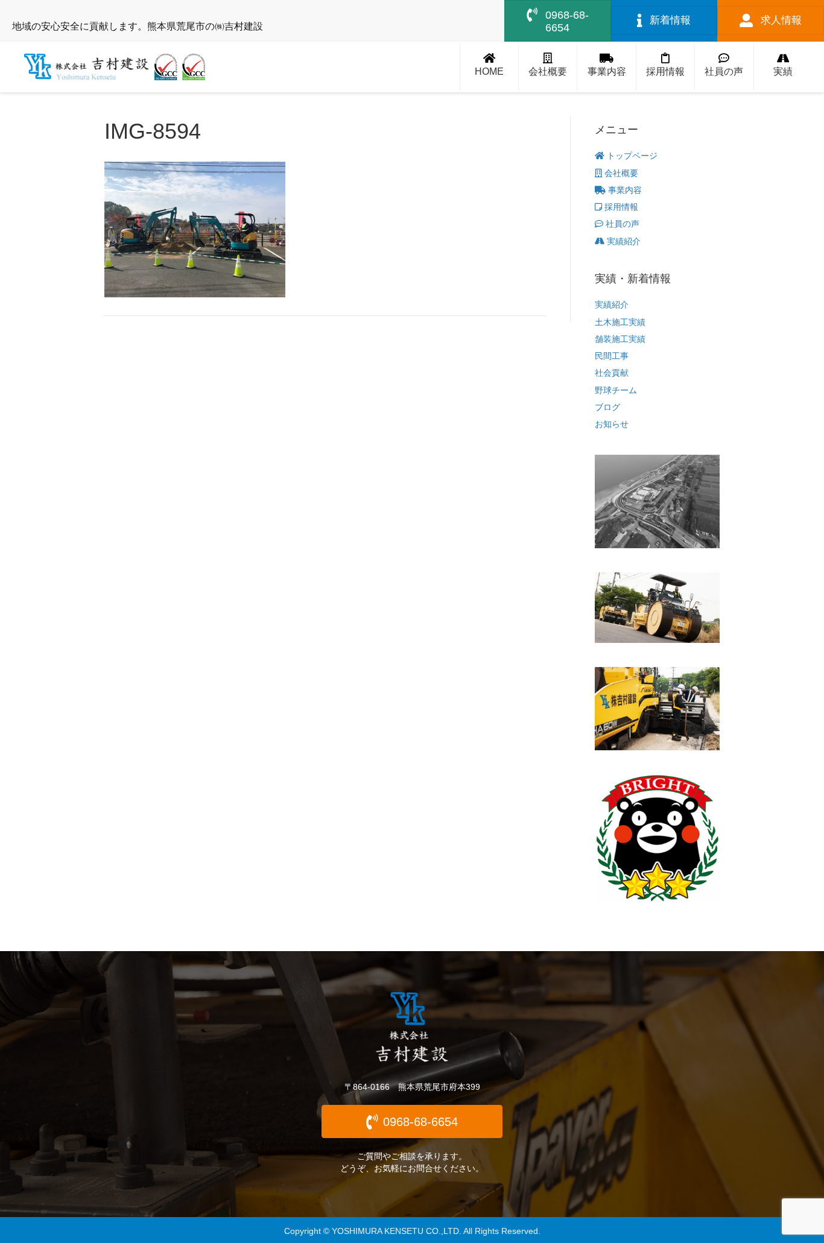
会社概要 (620, 173)
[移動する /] (489, 67)
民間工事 (612, 356)
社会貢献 (612, 373)
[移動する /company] (548, 67)
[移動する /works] (783, 67)
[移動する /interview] (724, 67)
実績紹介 (622, 241)
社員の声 (621, 224)
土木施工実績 (620, 322)
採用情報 (620, 207)
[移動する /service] (606, 67)
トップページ (631, 155)
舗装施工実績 (620, 339)
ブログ (607, 407)
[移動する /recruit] (665, 67)
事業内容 (624, 190)
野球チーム (616, 390)
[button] (412, 1121)
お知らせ (612, 424)
